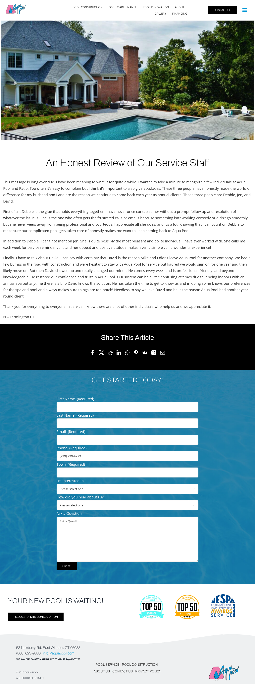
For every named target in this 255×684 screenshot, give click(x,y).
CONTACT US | (123, 671)
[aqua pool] (16, 5)
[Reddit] (110, 352)
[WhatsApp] (127, 352)
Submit (66, 565)
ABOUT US (102, 671)
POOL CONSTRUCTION (140, 664)
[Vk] (144, 352)
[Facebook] (92, 352)
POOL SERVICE (108, 664)
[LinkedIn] (119, 352)
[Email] (162, 352)
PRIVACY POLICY (148, 671)
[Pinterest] (135, 352)
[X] (101, 352)
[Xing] (153, 352)
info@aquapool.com (58, 653)
